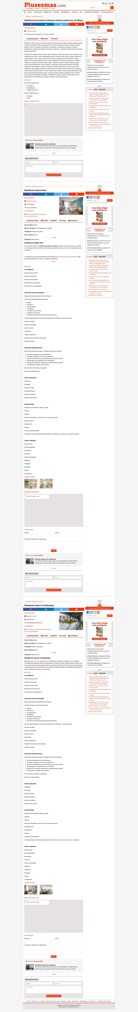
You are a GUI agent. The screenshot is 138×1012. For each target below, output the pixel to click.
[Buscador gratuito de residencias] (30, 146)
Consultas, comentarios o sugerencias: (35, 539)
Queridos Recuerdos (91, 12)
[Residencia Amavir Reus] (71, 206)
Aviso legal (42, 1001)
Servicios (45, 39)
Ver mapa (54, 39)
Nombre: (26, 533)
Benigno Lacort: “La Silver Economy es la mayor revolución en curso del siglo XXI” (99, 119)
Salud (29, 12)
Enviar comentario (54, 175)
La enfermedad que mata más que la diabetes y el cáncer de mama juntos (100, 125)
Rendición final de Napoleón (95, 128)
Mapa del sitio (75, 1001)
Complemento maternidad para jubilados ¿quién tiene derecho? (100, 106)
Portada (29, 16)
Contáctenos (74, 220)
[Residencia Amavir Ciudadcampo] (30, 889)
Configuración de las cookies (104, 1001)
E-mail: (57, 533)
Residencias (65, 12)
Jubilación (38, 12)
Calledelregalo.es (83, 1001)
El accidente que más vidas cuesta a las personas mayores (98, 102)
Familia (75, 12)
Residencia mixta (31, 31)
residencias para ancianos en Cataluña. (66, 256)
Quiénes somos (34, 1001)
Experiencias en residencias (100, 61)
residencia (45, 661)
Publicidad (63, 1001)
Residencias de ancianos (37, 16)
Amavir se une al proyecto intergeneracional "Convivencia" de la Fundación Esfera (98, 67)
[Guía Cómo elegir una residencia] (100, 47)
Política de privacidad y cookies (53, 1001)
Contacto (69, 1001)
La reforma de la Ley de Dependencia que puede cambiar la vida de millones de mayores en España (100, 114)
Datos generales (33, 39)
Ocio (81, 12)
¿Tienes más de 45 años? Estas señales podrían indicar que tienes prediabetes (98, 99)
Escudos (56, 12)
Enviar (110, 30)
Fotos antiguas (107, 12)
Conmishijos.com (92, 1001)
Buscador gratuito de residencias (45, 144)
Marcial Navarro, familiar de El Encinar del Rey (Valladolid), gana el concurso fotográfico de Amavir (99, 74)
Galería (54, 220)
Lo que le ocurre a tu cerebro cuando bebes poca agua (99, 110)
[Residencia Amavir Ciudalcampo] (71, 621)
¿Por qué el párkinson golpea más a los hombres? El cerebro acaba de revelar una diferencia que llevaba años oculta (99, 94)
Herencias (47, 12)
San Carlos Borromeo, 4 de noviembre (98, 122)
